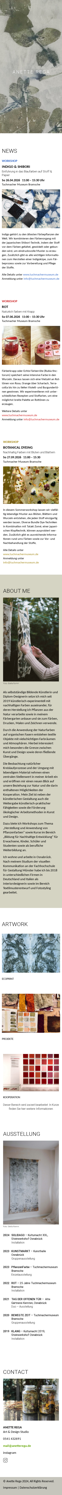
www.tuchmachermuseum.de (40, 274)
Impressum (10, 1487)
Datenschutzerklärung (33, 1487)
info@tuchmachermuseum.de (41, 278)
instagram (9, 1453)
